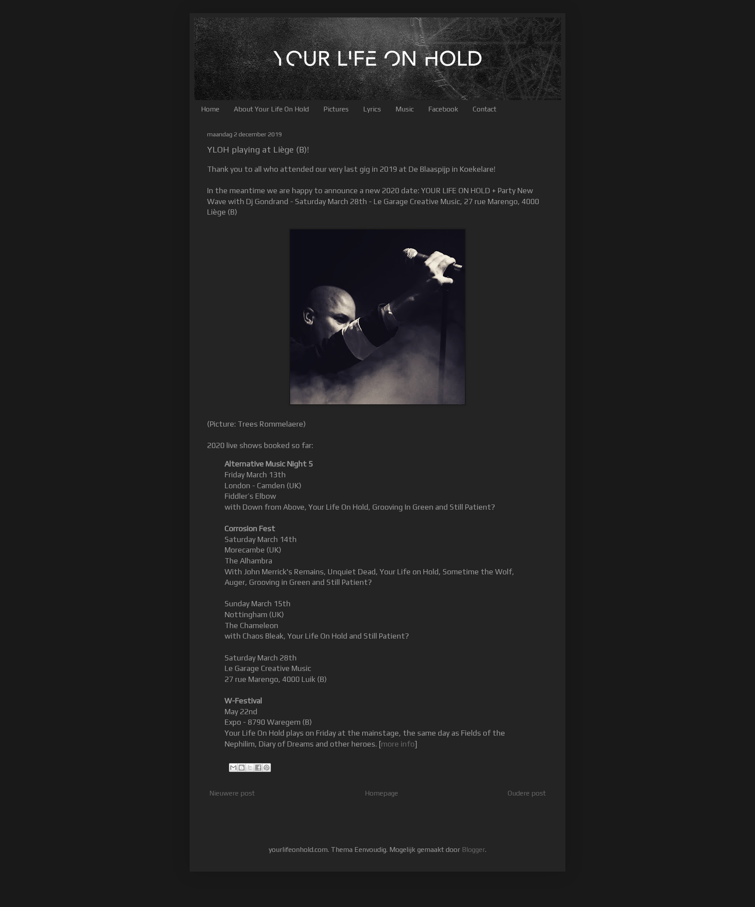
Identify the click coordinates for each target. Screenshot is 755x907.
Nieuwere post (232, 793)
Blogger (473, 849)
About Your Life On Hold (271, 109)
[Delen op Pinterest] (266, 767)
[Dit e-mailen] (233, 767)
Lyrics (372, 109)
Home (210, 109)
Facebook (443, 109)
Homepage (381, 793)
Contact (484, 109)
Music (404, 109)
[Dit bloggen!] (241, 767)
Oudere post (527, 793)
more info (398, 744)
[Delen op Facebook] (258, 767)
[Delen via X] (250, 767)
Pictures (336, 109)
